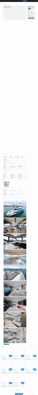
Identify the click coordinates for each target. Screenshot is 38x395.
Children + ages (29, 14)
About (33, 2)
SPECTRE (15, 368)
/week (4, 372)
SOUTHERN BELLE (16, 355)
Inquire (10, 355)
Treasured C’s (3, 355)
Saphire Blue (27, 368)
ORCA (2, 382)
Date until (29, 11)
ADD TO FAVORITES (10, 357)
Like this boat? (6, 344)
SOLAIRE (3, 368)
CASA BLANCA (28, 355)
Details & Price (10, 356)
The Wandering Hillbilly (16, 382)
